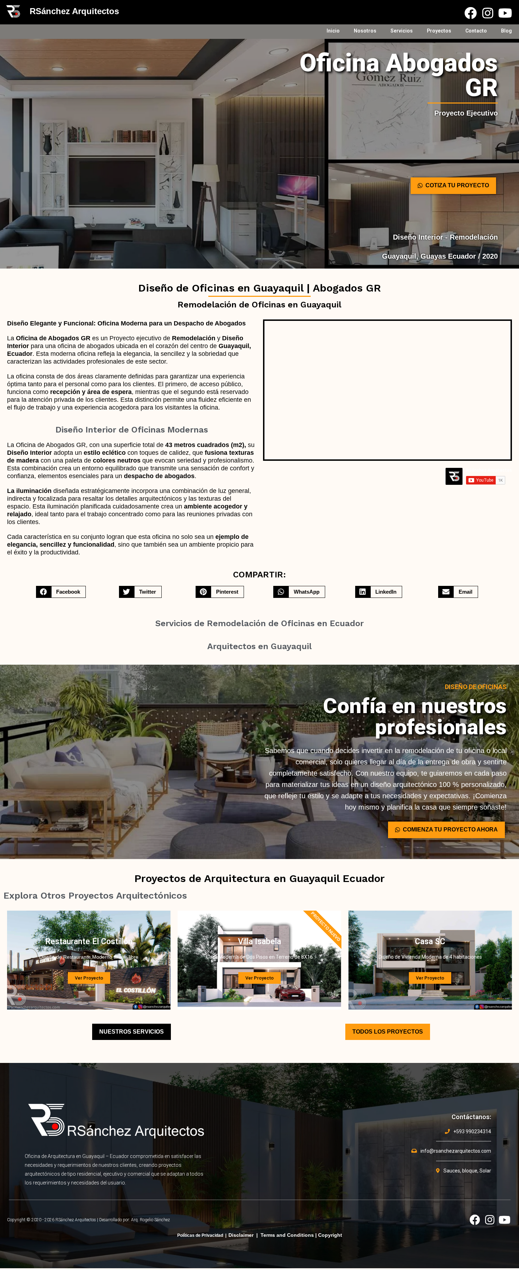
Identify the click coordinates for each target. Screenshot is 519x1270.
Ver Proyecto (89, 978)
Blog (506, 31)
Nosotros (365, 31)
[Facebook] (470, 13)
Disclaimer (240, 1235)
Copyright (330, 1235)
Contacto (476, 31)
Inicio (333, 31)
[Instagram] (487, 13)
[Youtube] (505, 13)
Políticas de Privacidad (200, 1235)
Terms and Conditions (287, 1235)
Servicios (401, 31)
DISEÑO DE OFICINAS (476, 686)
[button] (453, 185)
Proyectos (439, 31)
